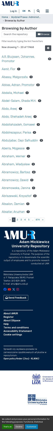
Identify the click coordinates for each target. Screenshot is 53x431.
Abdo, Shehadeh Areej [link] (17, 116)
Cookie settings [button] (13, 334)
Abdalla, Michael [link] (13, 93)
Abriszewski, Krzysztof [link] (16, 196)
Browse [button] (44, 34)
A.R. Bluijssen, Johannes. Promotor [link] (18, 59)
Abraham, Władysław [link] (16, 164)
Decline (19, 427)
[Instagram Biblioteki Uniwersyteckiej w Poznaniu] (17, 289)
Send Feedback (17, 297)
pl (29, 11)
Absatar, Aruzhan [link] (13, 212)
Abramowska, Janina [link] (16, 188)
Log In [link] (13, 11)
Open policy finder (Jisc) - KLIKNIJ (21, 358)
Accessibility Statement (18, 331)
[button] (10, 3)
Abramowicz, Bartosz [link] (16, 172)
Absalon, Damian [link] (13, 204)
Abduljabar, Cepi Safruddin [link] (20, 140)
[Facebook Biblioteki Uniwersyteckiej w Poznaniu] (5, 289)
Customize (31, 427)
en (24, 11)
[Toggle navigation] (47, 11)
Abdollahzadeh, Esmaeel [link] (18, 124)
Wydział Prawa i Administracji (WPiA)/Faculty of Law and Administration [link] (26, 17)
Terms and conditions (16, 327)
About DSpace (12, 320)
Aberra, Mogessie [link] (13, 148)
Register (9, 317)
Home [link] (5, 17)
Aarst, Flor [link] (8, 69)
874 (38, 220)
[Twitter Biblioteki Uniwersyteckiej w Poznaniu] (13, 289)
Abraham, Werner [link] (13, 156)
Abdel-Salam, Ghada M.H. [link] (19, 101)
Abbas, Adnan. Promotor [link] (18, 85)
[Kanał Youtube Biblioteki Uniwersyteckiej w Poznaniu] (9, 289)
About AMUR (11, 313)
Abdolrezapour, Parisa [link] (16, 132)
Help (6, 324)
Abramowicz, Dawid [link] (15, 180)
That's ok (7, 427)
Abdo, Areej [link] (9, 108)
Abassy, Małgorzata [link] (15, 77)
